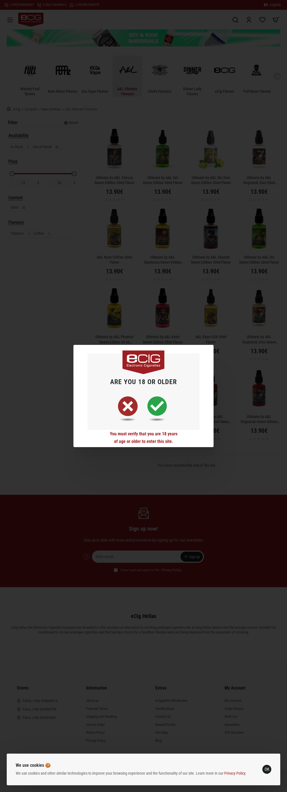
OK (267, 769)
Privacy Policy (234, 773)
